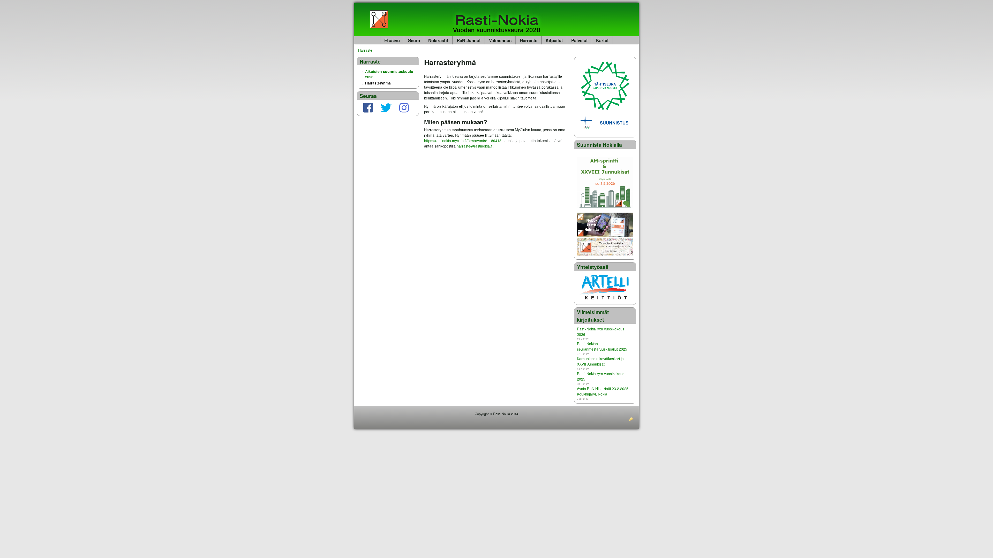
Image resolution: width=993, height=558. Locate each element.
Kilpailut (554, 40)
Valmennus (500, 40)
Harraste (528, 40)
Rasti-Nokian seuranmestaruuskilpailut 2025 (602, 346)
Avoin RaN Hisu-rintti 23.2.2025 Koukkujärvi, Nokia (602, 391)
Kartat (602, 40)
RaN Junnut (469, 40)
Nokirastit (438, 40)
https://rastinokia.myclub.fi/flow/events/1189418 (462, 140)
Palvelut (579, 40)
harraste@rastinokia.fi (475, 146)
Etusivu (392, 40)
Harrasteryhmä (378, 83)
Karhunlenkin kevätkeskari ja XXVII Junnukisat (600, 361)
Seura (414, 40)
